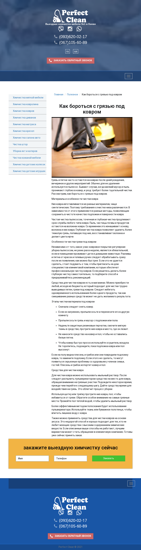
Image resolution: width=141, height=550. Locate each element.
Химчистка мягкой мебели (28, 97)
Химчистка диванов (24, 117)
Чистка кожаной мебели (27, 157)
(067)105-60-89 (73, 42)
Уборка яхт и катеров (25, 151)
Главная (58, 94)
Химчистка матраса (24, 124)
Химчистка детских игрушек (29, 171)
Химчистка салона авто (26, 137)
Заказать (108, 458)
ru (67, 51)
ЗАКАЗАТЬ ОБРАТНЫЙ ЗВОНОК (73, 60)
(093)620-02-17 (73, 36)
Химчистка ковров (23, 111)
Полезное (72, 94)
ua (75, 51)
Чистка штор (20, 144)
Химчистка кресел (23, 131)
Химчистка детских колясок (29, 164)
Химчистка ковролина (25, 104)
